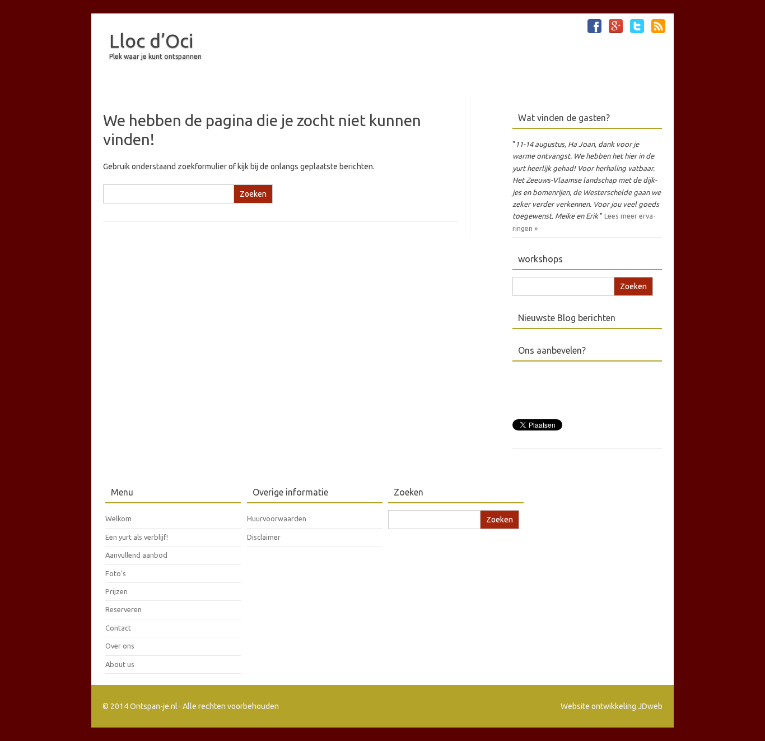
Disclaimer (264, 537)
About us (119, 664)
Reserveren (123, 609)
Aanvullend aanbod (136, 555)
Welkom (118, 518)
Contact (118, 628)
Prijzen (116, 591)
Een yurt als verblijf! (136, 537)
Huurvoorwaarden (276, 518)
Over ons (119, 646)
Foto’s (115, 573)
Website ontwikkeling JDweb (612, 706)
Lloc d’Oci (151, 40)
